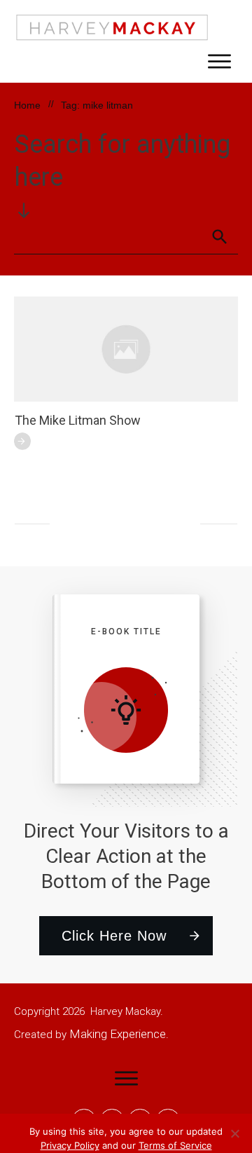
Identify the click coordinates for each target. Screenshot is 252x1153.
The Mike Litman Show (78, 420)
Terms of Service (175, 1145)
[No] (234, 1133)
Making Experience (117, 1034)
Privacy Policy (70, 1145)
